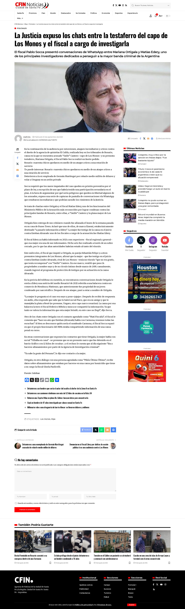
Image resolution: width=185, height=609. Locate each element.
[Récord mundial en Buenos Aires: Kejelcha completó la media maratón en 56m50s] (130, 218)
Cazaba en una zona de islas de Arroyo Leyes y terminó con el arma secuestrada (151, 557)
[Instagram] (122, 5)
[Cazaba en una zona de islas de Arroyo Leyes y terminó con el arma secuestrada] (152, 541)
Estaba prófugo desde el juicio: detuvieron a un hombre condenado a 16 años (71, 557)
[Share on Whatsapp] (101, 429)
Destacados (144, 181)
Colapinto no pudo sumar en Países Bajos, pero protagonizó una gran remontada (153, 203)
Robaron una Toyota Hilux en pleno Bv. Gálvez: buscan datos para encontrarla (57, 397)
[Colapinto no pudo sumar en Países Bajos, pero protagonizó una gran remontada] (130, 203)
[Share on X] (144, 139)
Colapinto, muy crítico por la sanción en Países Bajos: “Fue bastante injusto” (152, 158)
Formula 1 (143, 164)
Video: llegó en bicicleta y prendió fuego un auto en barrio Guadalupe (154, 189)
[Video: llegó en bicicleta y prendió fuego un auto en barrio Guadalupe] (130, 189)
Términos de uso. (104, 605)
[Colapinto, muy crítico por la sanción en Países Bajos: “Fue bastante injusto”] (130, 158)
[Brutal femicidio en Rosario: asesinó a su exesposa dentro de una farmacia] (33, 541)
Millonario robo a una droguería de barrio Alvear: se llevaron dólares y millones (58, 407)
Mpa (53, 419)
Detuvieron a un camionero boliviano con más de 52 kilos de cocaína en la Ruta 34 (59, 393)
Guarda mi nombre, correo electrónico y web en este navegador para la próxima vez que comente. (56, 503)
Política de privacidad (84, 605)
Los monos (45, 419)
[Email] (148, 139)
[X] (116, 5)
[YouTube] (119, 5)
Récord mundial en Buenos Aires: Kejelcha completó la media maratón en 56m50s (151, 217)
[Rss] (126, 5)
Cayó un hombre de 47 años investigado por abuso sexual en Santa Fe (54, 402)
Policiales (22, 28)
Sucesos (143, 195)
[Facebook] (113, 5)
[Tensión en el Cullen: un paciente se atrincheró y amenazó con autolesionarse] (112, 541)
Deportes (143, 224)
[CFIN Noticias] (31, 5)
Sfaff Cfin (26, 137)
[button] (131, 605)
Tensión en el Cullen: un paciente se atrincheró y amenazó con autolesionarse (112, 557)
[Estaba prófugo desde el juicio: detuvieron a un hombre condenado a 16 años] (72, 541)
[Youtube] (165, 244)
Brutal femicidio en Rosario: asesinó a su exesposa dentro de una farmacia (30, 557)
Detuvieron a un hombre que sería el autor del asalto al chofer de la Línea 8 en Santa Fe (62, 388)
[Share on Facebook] (140, 139)
